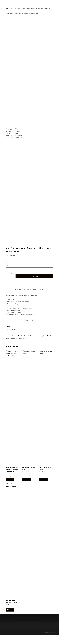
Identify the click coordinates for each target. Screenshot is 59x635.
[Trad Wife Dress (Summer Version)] (13, 540)
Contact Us (16, 617)
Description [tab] (18, 289)
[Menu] (3, 2)
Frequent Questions (34, 617)
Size (7, 262)
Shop (9, 617)
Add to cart (35, 276)
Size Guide (9, 273)
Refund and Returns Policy (35, 619)
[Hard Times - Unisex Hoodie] (46, 407)
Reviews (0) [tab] (41, 289)
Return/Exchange (46, 617)
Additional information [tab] (30, 289)
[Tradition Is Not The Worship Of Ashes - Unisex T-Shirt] (13, 407)
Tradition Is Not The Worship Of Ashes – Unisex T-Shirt (12, 469)
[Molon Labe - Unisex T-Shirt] (29, 407)
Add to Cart (10, 479)
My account (24, 617)
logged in (15, 338)
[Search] (53, 2)
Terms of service (21, 619)
